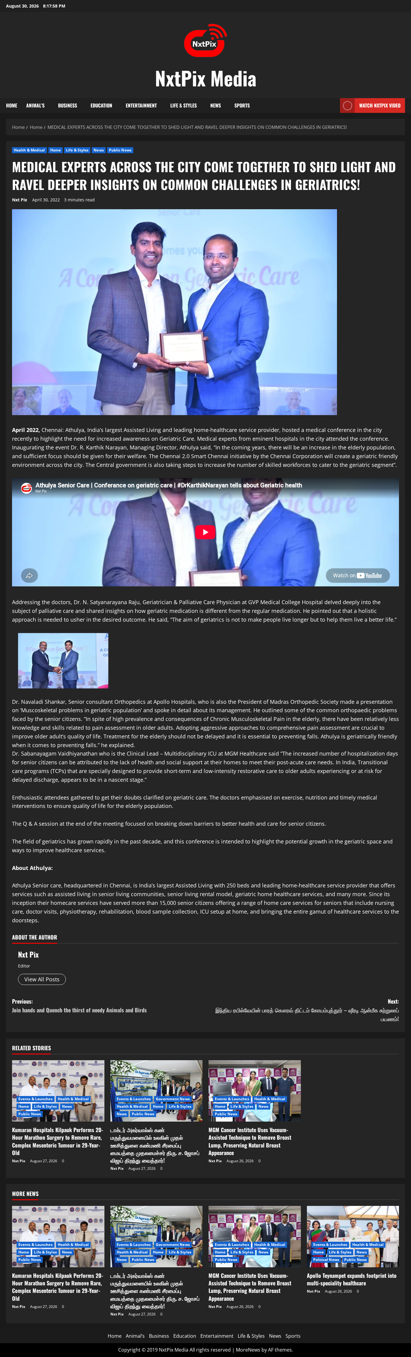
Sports (242, 105)
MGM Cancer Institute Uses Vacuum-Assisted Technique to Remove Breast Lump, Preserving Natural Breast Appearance (250, 1141)
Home (11, 105)
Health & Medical (29, 150)
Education (101, 105)
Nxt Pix (19, 200)
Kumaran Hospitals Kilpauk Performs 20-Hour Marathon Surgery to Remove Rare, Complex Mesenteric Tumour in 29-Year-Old (57, 1141)
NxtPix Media (205, 78)
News (215, 105)
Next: (307, 1010)
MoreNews (248, 1349)
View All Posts (42, 979)
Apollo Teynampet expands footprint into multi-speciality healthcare (352, 1279)
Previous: (79, 1005)
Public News (120, 150)
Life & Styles (183, 105)
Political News (326, 1259)
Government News (173, 1098)
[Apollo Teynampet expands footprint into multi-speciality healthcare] (353, 1236)
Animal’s (35, 105)
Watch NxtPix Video (379, 105)
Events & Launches (35, 1098)
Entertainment (141, 105)
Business (67, 105)
